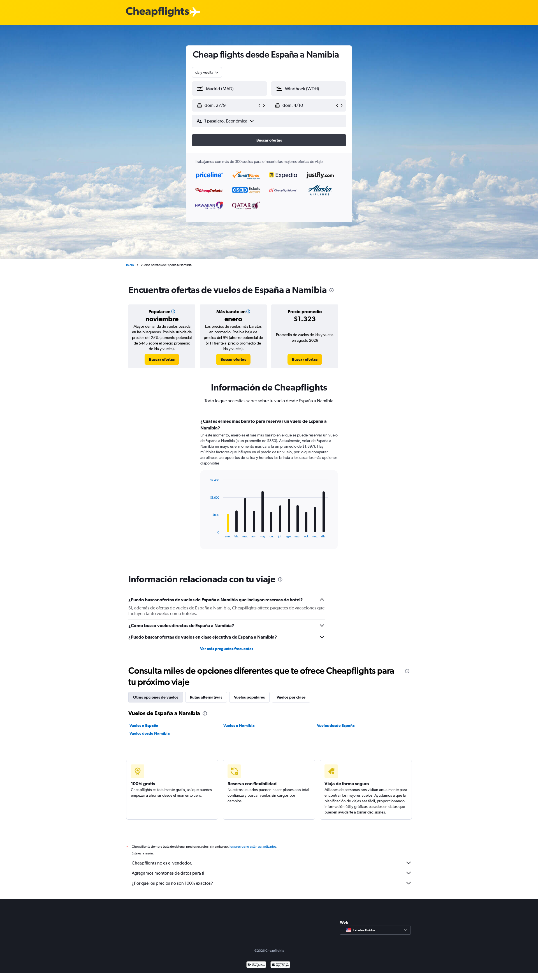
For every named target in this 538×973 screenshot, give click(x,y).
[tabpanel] (269, 489)
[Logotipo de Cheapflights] (157, 12)
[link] (162, 359)
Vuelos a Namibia (239, 725)
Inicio (130, 265)
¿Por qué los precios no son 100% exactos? (172, 883)
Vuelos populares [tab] (249, 697)
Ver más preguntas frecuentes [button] (226, 648)
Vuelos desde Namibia (149, 733)
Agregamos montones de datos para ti (168, 873)
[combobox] (207, 72)
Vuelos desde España (336, 725)
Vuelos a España (143, 725)
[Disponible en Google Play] (256, 965)
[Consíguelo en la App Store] (280, 965)
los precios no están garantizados (252, 847)
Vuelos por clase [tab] (291, 697)
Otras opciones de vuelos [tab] (155, 697)
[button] (227, 105)
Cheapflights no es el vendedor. (162, 863)
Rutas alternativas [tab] (206, 697)
